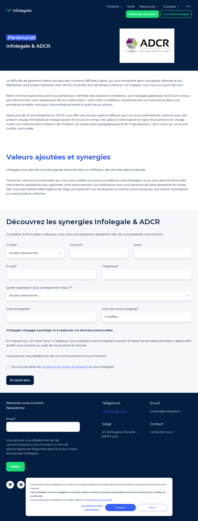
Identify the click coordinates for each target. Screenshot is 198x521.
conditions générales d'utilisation (64, 367)
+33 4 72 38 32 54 (114, 411)
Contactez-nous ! (162, 432)
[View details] (10, 485)
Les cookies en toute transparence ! (92, 507)
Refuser (152, 507)
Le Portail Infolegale (176, 14)
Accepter (120, 507)
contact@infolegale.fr (165, 411)
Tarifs (131, 6)
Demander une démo (142, 14)
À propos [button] (169, 6)
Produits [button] (113, 6)
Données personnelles (101, 499)
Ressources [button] (147, 6)
